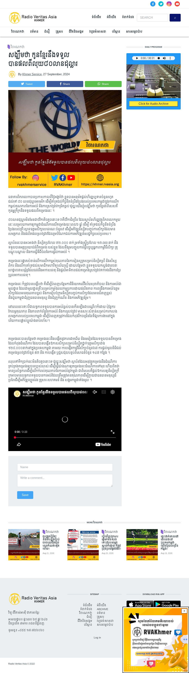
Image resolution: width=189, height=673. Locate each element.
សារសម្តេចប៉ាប (134, 31)
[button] (26, 84)
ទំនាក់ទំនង (128, 17)
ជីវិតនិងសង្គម (76, 31)
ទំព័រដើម (96, 17)
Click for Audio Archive (154, 103)
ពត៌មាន (34, 31)
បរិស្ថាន (116, 31)
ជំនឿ (47, 31)
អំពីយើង (111, 17)
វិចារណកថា (17, 31)
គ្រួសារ (59, 31)
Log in (97, 637)
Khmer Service (32, 74)
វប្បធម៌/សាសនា (97, 31)
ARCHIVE (102, 609)
